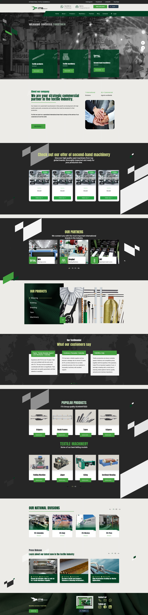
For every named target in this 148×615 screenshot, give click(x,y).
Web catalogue (100, 6)
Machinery (82, 13)
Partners (91, 13)
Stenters (85, 475)
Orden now (39, 198)
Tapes (39, 429)
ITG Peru (62, 533)
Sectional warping (62, 475)
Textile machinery (69, 63)
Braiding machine (108, 475)
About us (33, 611)
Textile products (37, 64)
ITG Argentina (86, 533)
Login (114, 13)
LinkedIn (107, 2)
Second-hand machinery (102, 62)
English (113, 6)
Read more (37, 71)
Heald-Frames (85, 429)
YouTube (116, 2)
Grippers (62, 429)
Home (57, 13)
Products (72, 13)
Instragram (89, 2)
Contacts (105, 13)
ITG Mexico (39, 533)
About (63, 13)
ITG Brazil (109, 533)
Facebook (99, 2)
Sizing (39, 475)
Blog (98, 13)
